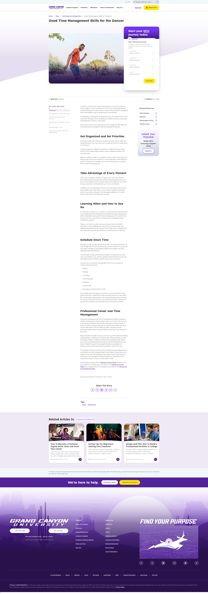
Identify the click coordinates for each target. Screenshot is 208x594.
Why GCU (78, 547)
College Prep (92, 404)
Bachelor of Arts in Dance (108, 362)
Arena (86, 575)
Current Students (55, 575)
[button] (141, 53)
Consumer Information (112, 540)
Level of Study (133, 51)
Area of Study (133, 65)
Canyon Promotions (129, 575)
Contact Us (108, 524)
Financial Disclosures (111, 544)
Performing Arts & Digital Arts (71, 16)
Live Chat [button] (59, 530)
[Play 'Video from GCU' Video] (168, 542)
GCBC (117, 575)
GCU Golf (155, 575)
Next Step (149, 81)
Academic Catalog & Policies (85, 540)
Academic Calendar (82, 536)
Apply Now (138, 7)
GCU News (96, 575)
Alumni (68, 575)
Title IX (107, 532)
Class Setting (132, 58)
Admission (79, 528)
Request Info (153, 7)
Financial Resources (82, 532)
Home (50, 16)
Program (132, 72)
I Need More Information (129, 482)
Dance (84, 404)
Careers (107, 528)
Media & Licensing (111, 536)
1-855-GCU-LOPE (20, 530)
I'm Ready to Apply (109, 482)
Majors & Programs (82, 524)
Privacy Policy (109, 547)
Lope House (143, 575)
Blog (57, 16)
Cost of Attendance (111, 551)
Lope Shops (107, 575)
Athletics (77, 575)
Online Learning (80, 544)
